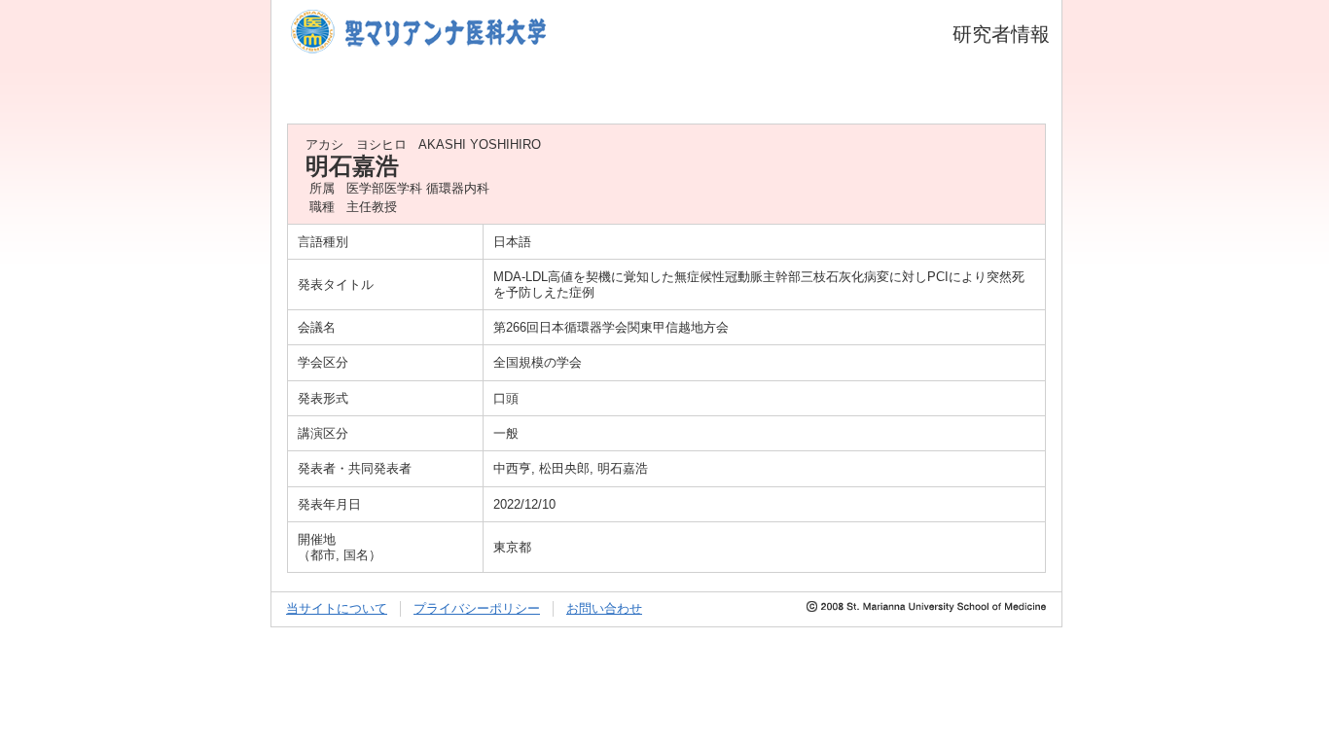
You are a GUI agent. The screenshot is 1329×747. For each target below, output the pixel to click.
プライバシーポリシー (476, 608)
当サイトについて (336, 608)
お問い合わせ (604, 608)
